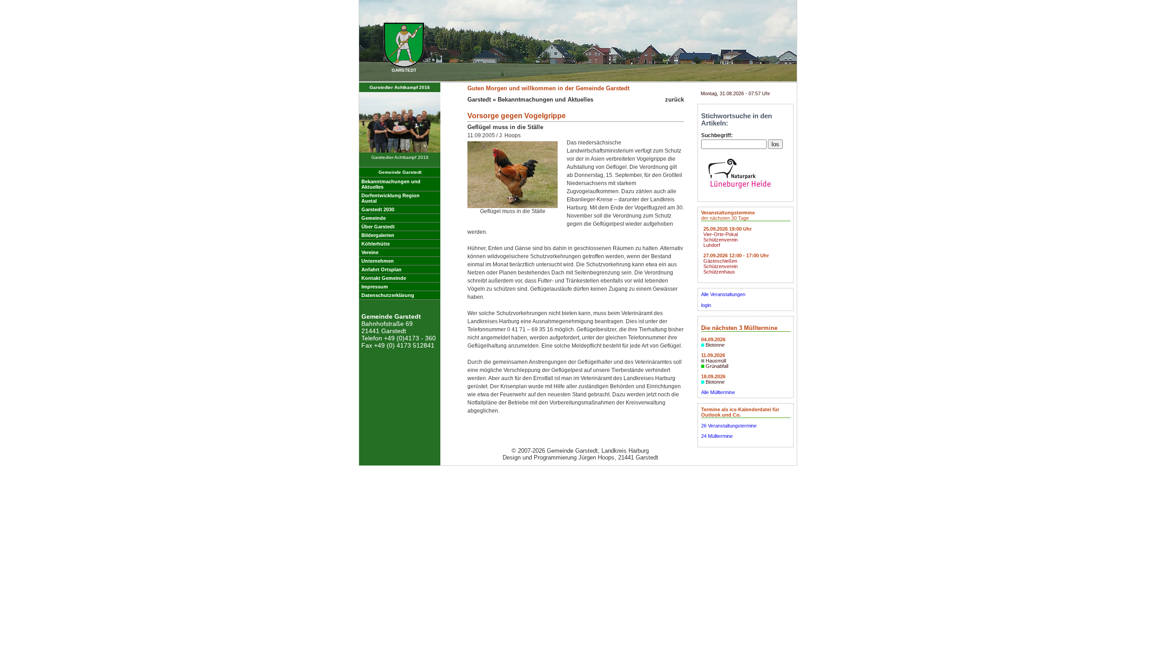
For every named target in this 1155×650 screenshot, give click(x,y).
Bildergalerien (377, 235)
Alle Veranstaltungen (723, 294)
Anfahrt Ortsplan (381, 269)
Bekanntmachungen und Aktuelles (545, 99)
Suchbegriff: (717, 135)
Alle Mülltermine (718, 392)
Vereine (370, 252)
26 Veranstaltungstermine (729, 425)
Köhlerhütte (375, 243)
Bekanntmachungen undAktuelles (390, 184)
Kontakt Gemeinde (383, 278)
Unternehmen (377, 261)
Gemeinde (373, 218)
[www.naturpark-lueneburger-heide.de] (739, 191)
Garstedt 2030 (377, 209)
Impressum (374, 286)
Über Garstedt (378, 226)
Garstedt (479, 99)
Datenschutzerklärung (387, 295)
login (706, 305)
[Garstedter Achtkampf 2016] (399, 151)
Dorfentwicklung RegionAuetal (390, 198)
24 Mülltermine (717, 436)
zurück (674, 99)
